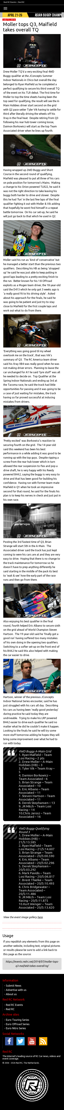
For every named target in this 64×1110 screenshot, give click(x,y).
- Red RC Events (13, 1004)
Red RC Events (10, 2)
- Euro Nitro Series (15, 1028)
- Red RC (9, 1009)
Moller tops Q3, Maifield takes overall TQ (30, 26)
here (40, 917)
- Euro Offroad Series (17, 1024)
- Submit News (12, 985)
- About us (10, 994)
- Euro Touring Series (16, 1019)
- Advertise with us (15, 989)
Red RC (21, 2)
